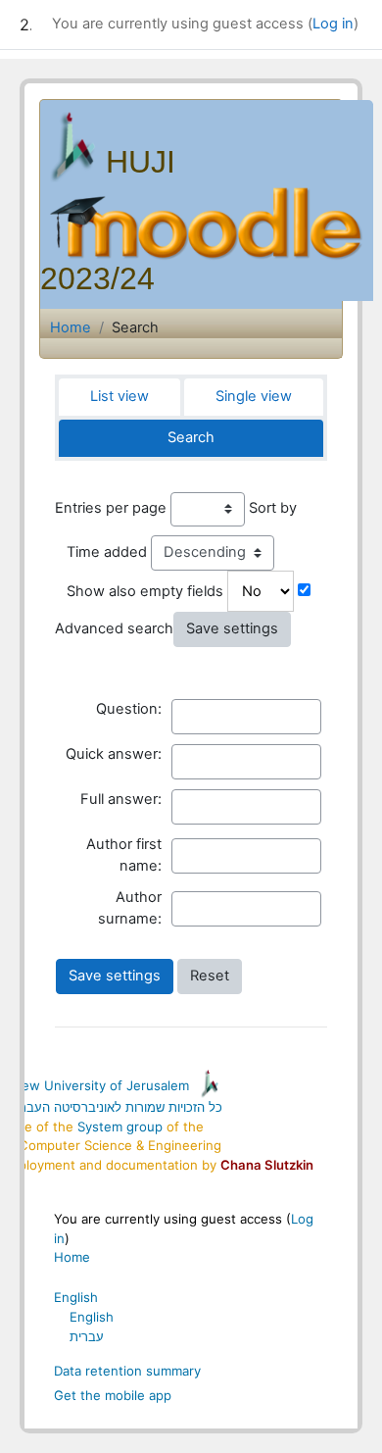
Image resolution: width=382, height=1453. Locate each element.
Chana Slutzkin (266, 1165)
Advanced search (114, 628)
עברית (87, 1336)
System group (120, 1126)
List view (119, 396)
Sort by (273, 508)
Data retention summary (127, 1370)
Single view (253, 396)
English (76, 1297)
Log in (333, 23)
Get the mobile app (112, 1395)
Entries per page (111, 508)
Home (70, 327)
